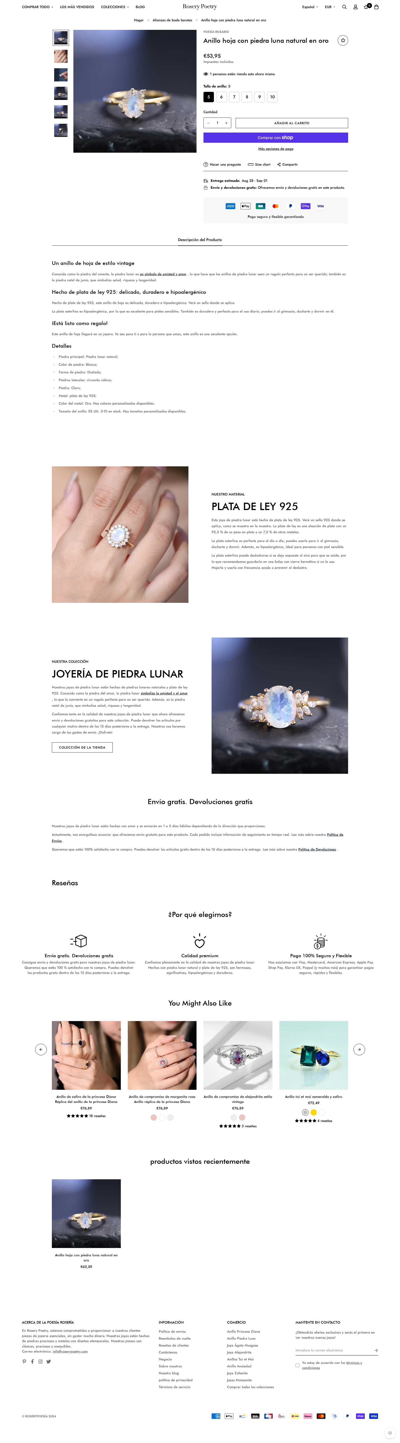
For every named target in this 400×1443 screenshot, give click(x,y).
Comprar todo (36, 6)
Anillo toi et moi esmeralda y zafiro (313, 1097)
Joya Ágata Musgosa (242, 1345)
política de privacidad (176, 1380)
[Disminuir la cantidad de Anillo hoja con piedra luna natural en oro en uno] (208, 123)
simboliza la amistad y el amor (164, 693)
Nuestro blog (169, 1373)
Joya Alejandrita (239, 1352)
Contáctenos (168, 1352)
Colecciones (113, 6)
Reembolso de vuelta (175, 1338)
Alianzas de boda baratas (172, 20)
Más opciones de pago (275, 148)
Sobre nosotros (170, 1366)
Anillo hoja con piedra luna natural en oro (86, 1258)
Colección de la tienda (82, 747)
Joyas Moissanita (239, 1380)
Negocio (165, 1359)
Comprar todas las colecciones (250, 1387)
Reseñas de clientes (174, 1345)
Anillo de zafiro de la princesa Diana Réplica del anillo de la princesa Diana (86, 1099)
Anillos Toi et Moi (240, 1359)
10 (272, 97)
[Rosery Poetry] (200, 7)
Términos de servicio (174, 1387)
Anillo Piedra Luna (241, 1338)
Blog (140, 6)
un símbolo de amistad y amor (163, 274)
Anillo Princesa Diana (243, 1331)
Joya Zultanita (237, 1373)
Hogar (139, 20)
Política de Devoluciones (317, 849)
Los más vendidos (77, 6)
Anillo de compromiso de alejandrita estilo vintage (238, 1099)
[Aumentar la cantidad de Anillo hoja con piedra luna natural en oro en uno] (226, 123)
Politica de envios (172, 1331)
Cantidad (210, 112)
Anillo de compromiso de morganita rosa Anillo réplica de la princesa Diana (162, 1099)
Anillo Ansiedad (239, 1366)
